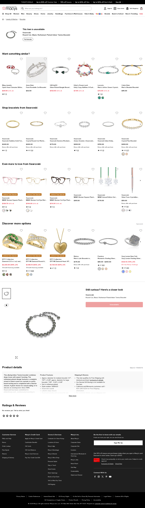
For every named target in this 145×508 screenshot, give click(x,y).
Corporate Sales (75, 442)
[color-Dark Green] (7, 210)
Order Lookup (6, 446)
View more (72, 396)
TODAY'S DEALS (27, 2)
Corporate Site (75, 446)
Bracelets (22, 19)
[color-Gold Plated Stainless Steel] (102, 97)
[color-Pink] (123, 210)
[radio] (99, 97)
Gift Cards (28, 446)
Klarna (4, 442)
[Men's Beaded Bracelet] (132, 70)
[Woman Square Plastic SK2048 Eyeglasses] (12, 180)
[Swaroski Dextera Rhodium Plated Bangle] (60, 124)
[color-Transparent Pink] (4, 210)
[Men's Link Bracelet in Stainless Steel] (84, 241)
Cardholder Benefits (31, 442)
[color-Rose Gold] (126, 154)
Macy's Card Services (31, 454)
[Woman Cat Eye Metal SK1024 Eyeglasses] (36, 180)
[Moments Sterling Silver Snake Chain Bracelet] (108, 241)
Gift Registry (51, 484)
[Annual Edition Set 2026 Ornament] (108, 180)
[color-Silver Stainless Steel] (99, 97)
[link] (12, 89)
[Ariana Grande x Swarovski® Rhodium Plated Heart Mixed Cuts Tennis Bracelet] (84, 124)
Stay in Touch (52, 465)
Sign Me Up (118, 443)
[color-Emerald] (4, 274)
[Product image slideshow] (42, 324)
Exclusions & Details (107, 464)
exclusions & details (96, 380)
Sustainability (75, 471)
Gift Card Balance (30, 450)
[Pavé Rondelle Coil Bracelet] (36, 70)
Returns (79, 395)
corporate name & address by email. (106, 503)
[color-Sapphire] (10, 274)
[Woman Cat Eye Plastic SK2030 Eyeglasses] (60, 180)
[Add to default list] (21, 59)
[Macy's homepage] (3, 19)
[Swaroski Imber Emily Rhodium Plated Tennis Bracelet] (108, 124)
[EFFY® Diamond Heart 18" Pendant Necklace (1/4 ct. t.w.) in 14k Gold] (60, 241)
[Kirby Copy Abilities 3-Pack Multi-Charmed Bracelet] (84, 70)
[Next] (140, 70)
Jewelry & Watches (12, 19)
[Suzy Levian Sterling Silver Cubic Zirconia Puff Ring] (132, 241)
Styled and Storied (76, 475)
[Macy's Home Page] (9, 8)
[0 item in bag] (141, 8)
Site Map (73, 467)
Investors (73, 450)
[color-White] (123, 154)
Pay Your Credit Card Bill (32, 457)
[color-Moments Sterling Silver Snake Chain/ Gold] (102, 269)
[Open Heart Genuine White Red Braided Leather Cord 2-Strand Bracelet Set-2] (12, 70)
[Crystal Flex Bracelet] (132, 124)
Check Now (118, 464)
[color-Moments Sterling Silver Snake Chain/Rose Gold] (106, 269)
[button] (36, 324)
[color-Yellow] (130, 271)
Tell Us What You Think (55, 480)
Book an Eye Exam (53, 476)
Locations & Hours (53, 442)
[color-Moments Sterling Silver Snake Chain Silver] (99, 269)
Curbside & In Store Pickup (56, 438)
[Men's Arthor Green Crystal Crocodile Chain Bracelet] (108, 70)
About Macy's (75, 438)
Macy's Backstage (53, 450)
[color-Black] (10, 210)
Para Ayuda (5, 450)
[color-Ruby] (7, 274)
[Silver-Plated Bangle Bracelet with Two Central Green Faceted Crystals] (60, 70)
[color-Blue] (123, 271)
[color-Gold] (27, 210)
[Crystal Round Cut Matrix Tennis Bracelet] (36, 124)
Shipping (99, 393)
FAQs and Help (6, 438)
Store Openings (52, 473)
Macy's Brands (52, 454)
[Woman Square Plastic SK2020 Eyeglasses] (84, 180)
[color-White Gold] (31, 274)
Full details (28, 39)
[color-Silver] (31, 210)
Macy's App (51, 446)
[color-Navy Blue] (130, 210)
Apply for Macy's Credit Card (33, 438)
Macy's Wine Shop (53, 457)
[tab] (6, 293)
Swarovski (27, 32)
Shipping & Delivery (8, 457)
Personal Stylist (52, 461)
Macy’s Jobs (74, 460)
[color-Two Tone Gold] (27, 274)
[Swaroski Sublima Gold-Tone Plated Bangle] (12, 124)
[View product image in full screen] (16, 357)
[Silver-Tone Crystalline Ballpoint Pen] (132, 180)
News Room (74, 463)
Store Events (51, 469)
